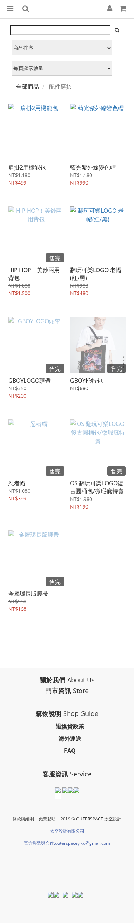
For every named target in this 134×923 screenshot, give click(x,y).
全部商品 (27, 86)
